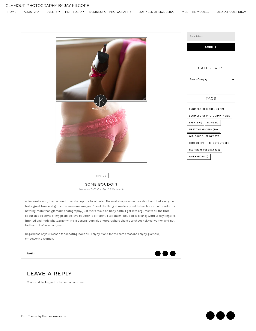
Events (53, 12)
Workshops (199, 156)
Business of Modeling (156, 12)
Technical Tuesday (204, 149)
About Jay (31, 12)
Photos (101, 175)
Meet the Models (195, 12)
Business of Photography (110, 12)
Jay (104, 189)
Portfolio (75, 12)
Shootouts (219, 143)
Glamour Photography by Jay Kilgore (47, 5)
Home (11, 12)
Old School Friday (232, 12)
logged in (51, 282)
